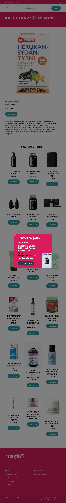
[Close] (15, 235)
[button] (26, 263)
